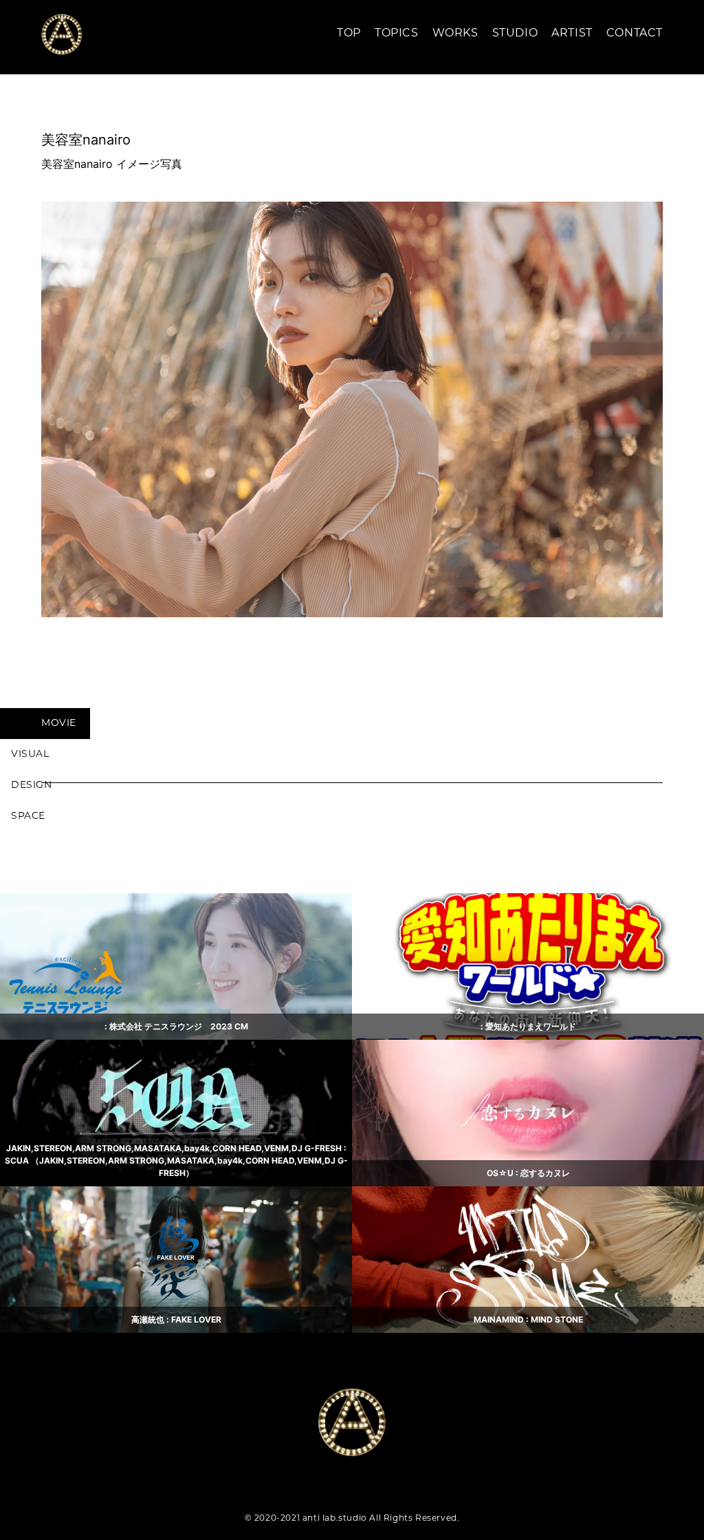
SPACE (28, 816)
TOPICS (397, 33)
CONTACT (634, 33)
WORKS (455, 33)
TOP (349, 33)
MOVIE (58, 723)
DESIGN (31, 785)
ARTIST (572, 33)
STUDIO (515, 33)
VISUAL (30, 754)
